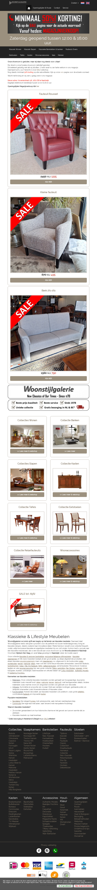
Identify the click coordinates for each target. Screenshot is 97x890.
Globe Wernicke (13, 754)
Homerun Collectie (64, 751)
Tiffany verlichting (50, 829)
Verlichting (47, 831)
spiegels (79, 668)
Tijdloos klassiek (63, 734)
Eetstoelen (13, 55)
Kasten (29, 55)
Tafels (22, 55)
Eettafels (27, 809)
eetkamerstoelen (49, 666)
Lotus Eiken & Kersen (15, 764)
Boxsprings (28, 753)
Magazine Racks (49, 819)
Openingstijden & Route (42, 8)
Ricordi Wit (28, 750)
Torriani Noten (30, 746)
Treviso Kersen (30, 738)
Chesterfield (47, 743)
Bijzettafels (28, 802)
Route (76, 807)
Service (65, 8)
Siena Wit (28, 743)
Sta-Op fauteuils (63, 761)
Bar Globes (70, 668)
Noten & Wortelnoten (14, 776)
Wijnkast (12, 826)
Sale (53, 55)
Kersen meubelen (13, 759)
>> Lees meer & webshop (27, 625)
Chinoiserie (13, 738)
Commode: (16, 703)
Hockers (46, 746)
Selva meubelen (13, 781)
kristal (85, 668)
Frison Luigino (15, 750)
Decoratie (46, 812)
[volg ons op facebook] (41, 851)
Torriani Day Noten (14, 786)
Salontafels (28, 804)
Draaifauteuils (66, 748)
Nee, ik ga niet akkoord (83, 886)
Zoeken (74, 3)
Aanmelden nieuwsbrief (79, 810)
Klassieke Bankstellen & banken (51, 49)
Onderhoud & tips (82, 829)
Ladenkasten (14, 816)
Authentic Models (81, 671)
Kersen (63, 812)
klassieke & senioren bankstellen (31, 656)
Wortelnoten (65, 822)
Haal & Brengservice (83, 814)
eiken (33, 664)
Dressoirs (13, 812)
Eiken (62, 805)
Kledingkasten (15, 814)
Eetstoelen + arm (81, 736)
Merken (61, 55)
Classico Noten (12, 742)
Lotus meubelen (67, 671)
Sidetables (28, 807)
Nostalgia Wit (29, 736)
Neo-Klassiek (48, 736)
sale (62, 72)
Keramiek (64, 810)
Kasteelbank (47, 738)
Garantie (78, 831)
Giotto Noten (29, 748)
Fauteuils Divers (71, 49)
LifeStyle (46, 733)
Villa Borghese (15, 789)
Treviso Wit (28, 741)
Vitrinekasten (14, 824)
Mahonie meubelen (13, 768)
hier (37, 86)
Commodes (14, 809)
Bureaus (12, 807)
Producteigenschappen (84, 826)
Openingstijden (80, 802)
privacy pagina (68, 882)
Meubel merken (81, 824)
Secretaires (13, 819)
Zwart (62, 824)
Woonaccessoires (42, 55)
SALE (39, 70)
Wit (61, 819)
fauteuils (26, 694)
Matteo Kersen (15, 772)
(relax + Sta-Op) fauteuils (28, 666)
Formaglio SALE (13, 747)
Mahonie (63, 815)
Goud (62, 807)
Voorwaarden (80, 833)
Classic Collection (64, 744)
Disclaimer (78, 836)
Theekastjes (47, 826)
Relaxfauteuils (66, 758)
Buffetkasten (14, 804)
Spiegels (46, 824)
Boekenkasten (15, 802)
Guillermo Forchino (16, 673)
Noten (62, 817)
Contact (57, 8)
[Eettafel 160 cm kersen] (48, 333)
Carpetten (46, 809)
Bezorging (78, 816)
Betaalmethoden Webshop (81, 820)
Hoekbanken (47, 741)
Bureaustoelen (80, 738)
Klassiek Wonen (15, 49)
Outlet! (45, 748)
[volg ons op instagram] (49, 851)
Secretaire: (16, 701)
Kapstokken (47, 816)
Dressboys (47, 814)
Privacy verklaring (48, 845)
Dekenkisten (65, 767)
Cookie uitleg (79, 882)
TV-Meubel (13, 821)
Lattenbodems (30, 755)
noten (81, 661)
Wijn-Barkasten (49, 833)
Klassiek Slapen (30, 49)
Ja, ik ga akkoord (65, 886)
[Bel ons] (57, 851)
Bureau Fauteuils (64, 739)
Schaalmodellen (49, 821)
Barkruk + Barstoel (82, 741)
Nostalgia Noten (31, 733)
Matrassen (28, 758)
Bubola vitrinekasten (14, 734)
